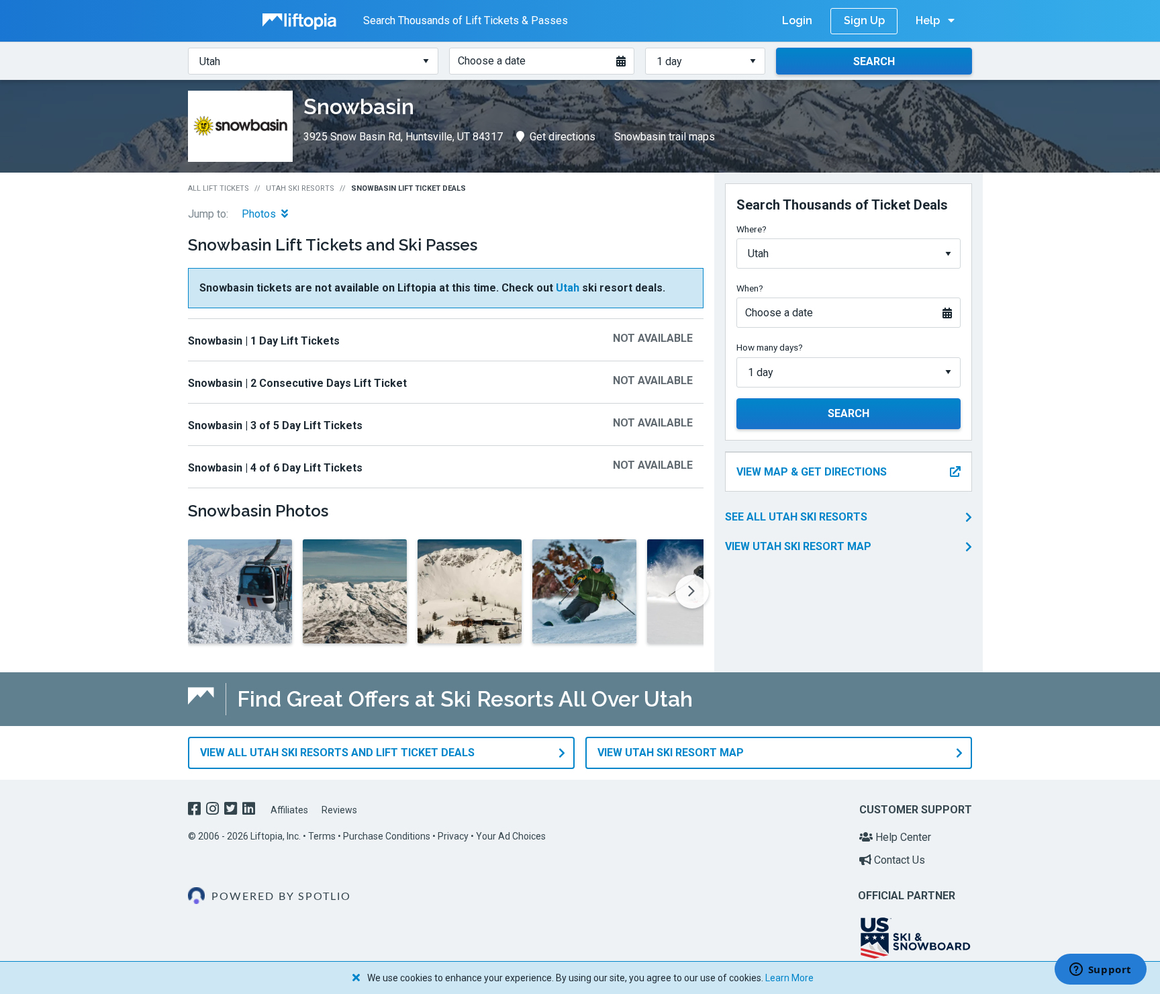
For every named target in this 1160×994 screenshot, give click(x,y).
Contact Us (898, 860)
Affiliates (289, 810)
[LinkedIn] (250, 810)
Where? (751, 229)
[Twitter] (232, 810)
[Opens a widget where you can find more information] (1100, 970)
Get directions (562, 136)
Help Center (902, 837)
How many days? (769, 347)
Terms (322, 836)
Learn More (789, 978)
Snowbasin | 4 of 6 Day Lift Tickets (275, 467)
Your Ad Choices (511, 836)
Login (797, 20)
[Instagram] (214, 810)
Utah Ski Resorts (300, 188)
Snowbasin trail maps (664, 136)
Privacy (453, 836)
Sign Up (864, 20)
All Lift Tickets (218, 188)
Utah (567, 287)
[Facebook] (195, 810)
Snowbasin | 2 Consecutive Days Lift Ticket (297, 383)
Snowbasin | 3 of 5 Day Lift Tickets (275, 425)
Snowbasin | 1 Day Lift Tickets (264, 340)
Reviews (339, 810)
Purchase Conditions (386, 836)
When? (749, 288)
